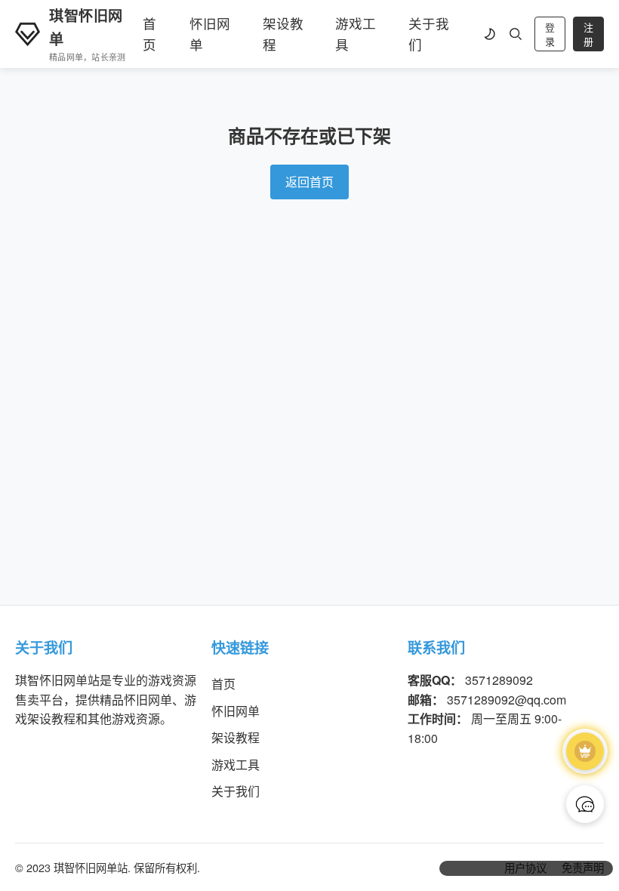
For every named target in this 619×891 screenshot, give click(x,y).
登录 (550, 35)
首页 (149, 34)
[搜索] (515, 34)
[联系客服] (585, 804)
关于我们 (428, 34)
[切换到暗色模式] (489, 34)
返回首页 (309, 181)
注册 (588, 35)
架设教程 (283, 34)
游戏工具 (355, 34)
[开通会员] (585, 751)
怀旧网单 (209, 34)
